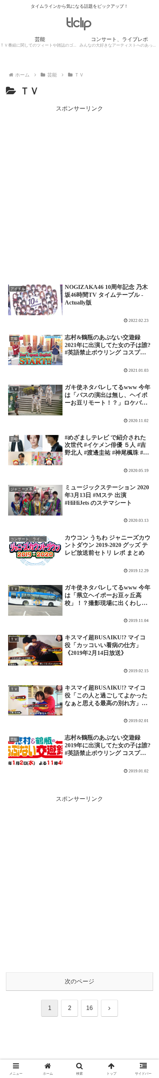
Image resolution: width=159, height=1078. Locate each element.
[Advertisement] (79, 193)
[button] (143, 943)
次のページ (79, 981)
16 (89, 1008)
